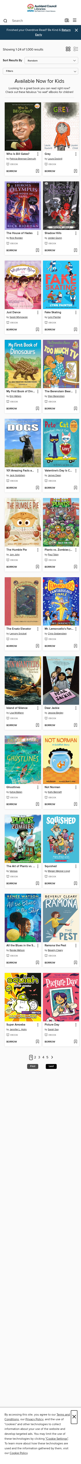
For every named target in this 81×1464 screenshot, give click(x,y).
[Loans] (66, 21)
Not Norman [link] (52, 787)
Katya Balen (16, 792)
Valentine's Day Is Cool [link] (59, 470)
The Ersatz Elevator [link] (18, 629)
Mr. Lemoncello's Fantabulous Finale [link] (59, 629)
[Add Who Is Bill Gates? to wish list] (37, 171)
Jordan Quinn (55, 238)
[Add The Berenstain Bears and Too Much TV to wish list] (75, 408)
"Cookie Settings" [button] (56, 1439)
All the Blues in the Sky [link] (21, 945)
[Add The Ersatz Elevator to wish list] (37, 646)
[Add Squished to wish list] (75, 883)
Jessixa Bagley (55, 712)
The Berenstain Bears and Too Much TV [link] (59, 391)
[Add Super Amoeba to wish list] (37, 1041)
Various (14, 871)
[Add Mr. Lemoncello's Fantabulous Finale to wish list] (75, 646)
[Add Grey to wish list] (75, 171)
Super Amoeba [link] (15, 1024)
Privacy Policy (34, 1419)
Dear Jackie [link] (52, 708)
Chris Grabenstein (57, 633)
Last (51, 1066)
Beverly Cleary (55, 950)
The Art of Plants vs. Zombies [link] (21, 866)
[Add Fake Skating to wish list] (75, 329)
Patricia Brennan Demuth (23, 158)
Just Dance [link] (13, 312)
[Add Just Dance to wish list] (37, 329)
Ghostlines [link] (13, 787)
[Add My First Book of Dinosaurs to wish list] (37, 408)
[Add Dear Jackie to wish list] (75, 725)
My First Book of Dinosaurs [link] (21, 391)
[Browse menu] (74, 20)
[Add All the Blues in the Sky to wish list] (37, 962)
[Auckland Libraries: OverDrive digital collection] (40, 8)
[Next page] (52, 1057)
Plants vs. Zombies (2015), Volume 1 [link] (59, 550)
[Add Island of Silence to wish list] (37, 725)
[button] (68, 50)
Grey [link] (48, 154)
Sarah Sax (53, 1029)
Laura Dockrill (55, 158)
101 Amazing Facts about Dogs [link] (21, 470)
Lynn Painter (54, 317)
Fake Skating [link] (53, 312)
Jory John (15, 554)
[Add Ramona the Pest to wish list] (75, 962)
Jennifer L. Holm (18, 1029)
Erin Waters (15, 396)
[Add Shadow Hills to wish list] (75, 250)
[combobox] (33, 20)
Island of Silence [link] (17, 708)
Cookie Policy (19, 1453)
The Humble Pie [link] (16, 550)
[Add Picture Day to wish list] (75, 1041)
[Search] (5, 21)
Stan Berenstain (56, 396)
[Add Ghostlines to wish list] (37, 804)
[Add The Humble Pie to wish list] (37, 567)
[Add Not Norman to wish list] (75, 804)
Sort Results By (12, 60)
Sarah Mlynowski (19, 317)
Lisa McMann (17, 712)
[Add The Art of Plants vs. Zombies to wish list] (37, 883)
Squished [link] (51, 866)
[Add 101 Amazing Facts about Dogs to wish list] (37, 488)
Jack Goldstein (17, 475)
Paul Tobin (53, 554)
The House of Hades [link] (19, 233)
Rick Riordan (16, 238)
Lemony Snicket (18, 633)
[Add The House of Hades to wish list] (37, 250)
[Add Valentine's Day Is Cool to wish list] (75, 488)
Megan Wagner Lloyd (59, 871)
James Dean (54, 475)
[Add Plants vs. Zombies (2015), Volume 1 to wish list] (75, 567)
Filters (9, 71)
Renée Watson (17, 950)
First (32, 1066)
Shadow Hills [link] (53, 233)
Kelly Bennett (55, 792)
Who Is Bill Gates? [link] (17, 154)
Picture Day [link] (52, 1024)
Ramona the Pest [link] (55, 945)
